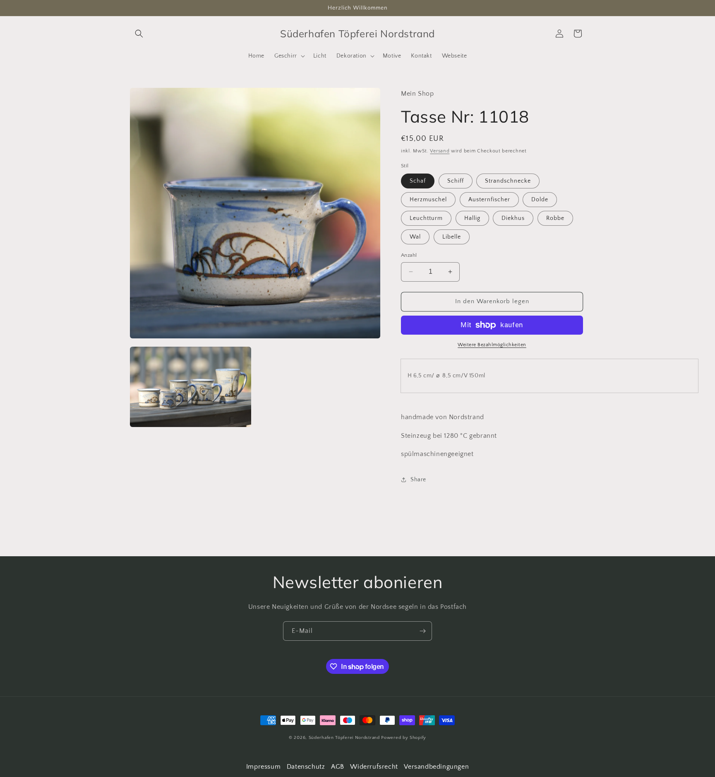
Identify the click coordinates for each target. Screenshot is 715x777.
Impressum (263, 766)
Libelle (451, 237)
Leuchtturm (426, 218)
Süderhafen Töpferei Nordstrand (345, 737)
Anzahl (409, 255)
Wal (415, 237)
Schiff (455, 181)
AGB (337, 766)
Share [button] (418, 479)
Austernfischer (489, 199)
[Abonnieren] (422, 631)
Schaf (418, 181)
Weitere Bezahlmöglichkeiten (492, 344)
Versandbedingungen (436, 766)
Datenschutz (306, 766)
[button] (139, 33)
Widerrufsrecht (374, 766)
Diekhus (513, 218)
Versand (439, 151)
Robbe (555, 218)
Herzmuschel (428, 199)
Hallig (472, 218)
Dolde (539, 199)
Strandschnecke (508, 181)
